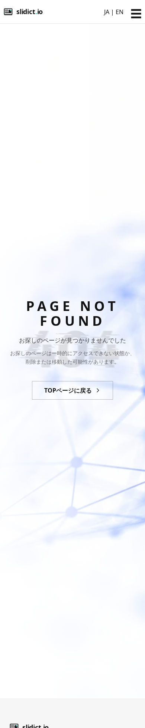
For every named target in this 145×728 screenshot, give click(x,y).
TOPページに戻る (68, 390)
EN (119, 12)
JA (106, 12)
